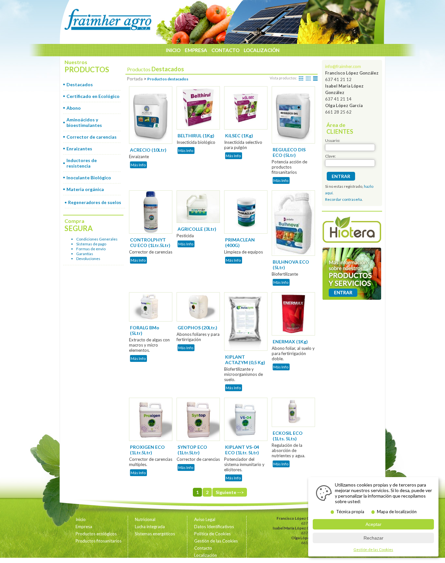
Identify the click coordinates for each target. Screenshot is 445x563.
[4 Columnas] (308, 78)
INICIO (173, 50)
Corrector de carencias (91, 137)
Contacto (203, 548)
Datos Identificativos (214, 526)
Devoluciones (88, 258)
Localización (205, 555)
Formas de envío (91, 248)
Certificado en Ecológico (93, 96)
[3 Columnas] (301, 78)
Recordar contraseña (343, 199)
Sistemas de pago (91, 243)
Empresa (84, 526)
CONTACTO (225, 50)
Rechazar (373, 538)
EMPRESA (196, 50)
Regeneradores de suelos (94, 202)
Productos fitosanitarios (99, 540)
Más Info (138, 164)
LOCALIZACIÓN (262, 50)
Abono (73, 108)
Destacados (79, 84)
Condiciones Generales (97, 239)
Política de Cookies (212, 533)
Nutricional (145, 519)
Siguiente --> (230, 492)
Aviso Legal (204, 519)
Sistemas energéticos (155, 533)
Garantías (84, 253)
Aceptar (373, 524)
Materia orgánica (85, 189)
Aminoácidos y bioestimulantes (84, 122)
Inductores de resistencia (81, 163)
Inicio (81, 519)
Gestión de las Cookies (216, 540)
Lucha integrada (150, 526)
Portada (135, 78)
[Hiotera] (352, 230)
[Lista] (315, 78)
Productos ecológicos (96, 533)
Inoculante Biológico (88, 177)
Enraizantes (79, 148)
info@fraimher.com (343, 66)
